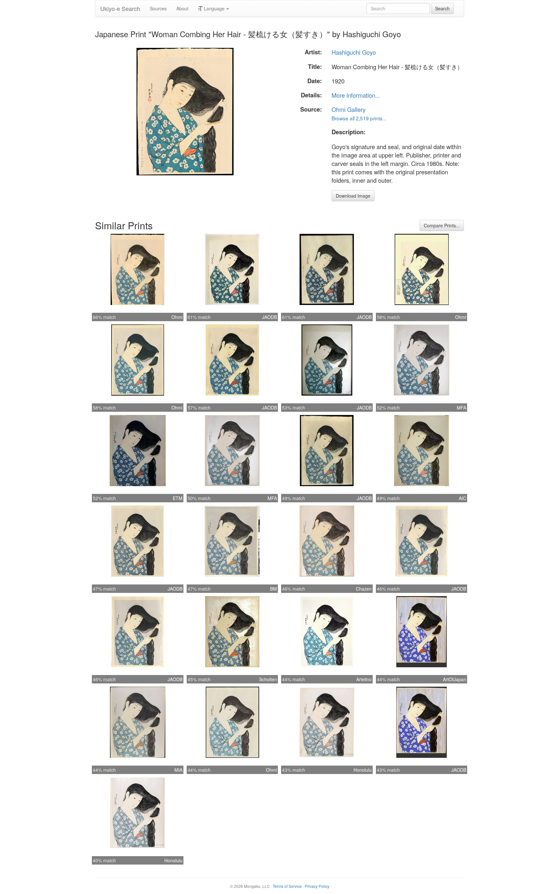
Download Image (353, 195)
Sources (158, 8)
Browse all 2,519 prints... (359, 118)
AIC (462, 498)
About (182, 8)
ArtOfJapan (454, 679)
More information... (356, 95)
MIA (178, 770)
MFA (461, 407)
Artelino (364, 679)
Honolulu (363, 770)
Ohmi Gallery (349, 109)
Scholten (268, 679)
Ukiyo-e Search (120, 8)
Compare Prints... (442, 225)
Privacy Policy (317, 886)
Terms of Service (287, 886)
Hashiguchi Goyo (354, 52)
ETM (177, 498)
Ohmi (176, 317)
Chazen (364, 588)
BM (273, 588)
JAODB (269, 317)
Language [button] (214, 8)
